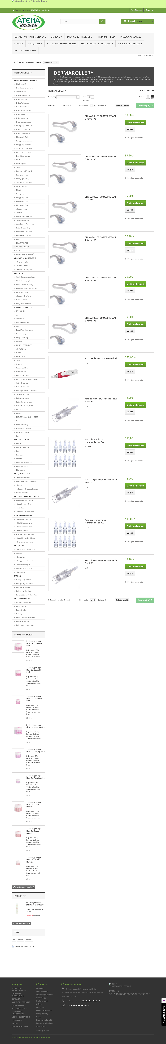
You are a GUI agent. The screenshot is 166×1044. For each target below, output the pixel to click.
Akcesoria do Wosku (23, 296)
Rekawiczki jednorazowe (25, 625)
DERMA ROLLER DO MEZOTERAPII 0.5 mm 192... (100, 157)
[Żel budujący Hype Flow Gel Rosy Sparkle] (18, 730)
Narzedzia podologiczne (24, 406)
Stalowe (19, 459)
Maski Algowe (21, 164)
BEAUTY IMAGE (22, 243)
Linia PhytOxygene (23, 95)
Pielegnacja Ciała (22, 201)
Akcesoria (19, 341)
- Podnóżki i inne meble (24, 542)
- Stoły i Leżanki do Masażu (26, 538)
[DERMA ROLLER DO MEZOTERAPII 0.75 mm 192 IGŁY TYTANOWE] (65, 211)
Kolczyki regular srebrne (24, 583)
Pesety (18, 413)
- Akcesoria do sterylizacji (25, 512)
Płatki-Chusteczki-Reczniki (25, 618)
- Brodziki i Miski (22, 531)
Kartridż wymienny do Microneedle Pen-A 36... (101, 561)
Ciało (18, 239)
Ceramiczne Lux (22, 466)
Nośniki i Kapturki (22, 447)
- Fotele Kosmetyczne (24, 527)
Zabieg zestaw (21, 186)
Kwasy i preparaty (22, 179)
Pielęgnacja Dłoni (22, 198)
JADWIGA (20, 213)
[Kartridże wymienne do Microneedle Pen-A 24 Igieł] (65, 534)
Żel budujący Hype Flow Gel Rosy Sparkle (35, 726)
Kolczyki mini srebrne (23, 591)
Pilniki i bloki (20, 356)
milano (20, 940)
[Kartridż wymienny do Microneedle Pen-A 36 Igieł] (65, 574)
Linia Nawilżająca (22, 99)
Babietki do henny (22, 398)
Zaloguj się (148, 10)
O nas (38, 1017)
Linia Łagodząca (22, 118)
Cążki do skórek (22, 383)
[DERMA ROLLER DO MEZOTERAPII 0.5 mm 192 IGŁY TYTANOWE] (65, 171)
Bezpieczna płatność (44, 1020)
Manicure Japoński (23, 432)
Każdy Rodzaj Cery (23, 228)
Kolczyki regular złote (23, 580)
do (14, 940)
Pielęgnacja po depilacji (24, 141)
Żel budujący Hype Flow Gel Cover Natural (33, 804)
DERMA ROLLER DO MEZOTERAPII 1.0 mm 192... (100, 238)
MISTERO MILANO (23, 322)
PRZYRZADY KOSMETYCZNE (27, 379)
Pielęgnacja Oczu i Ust (24, 126)
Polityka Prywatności (44, 1010)
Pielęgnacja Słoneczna (24, 145)
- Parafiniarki (20, 572)
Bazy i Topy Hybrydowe (24, 330)
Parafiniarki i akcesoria (24, 428)
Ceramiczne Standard (23, 462)
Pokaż (84, 97)
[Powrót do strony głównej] (14, 62)
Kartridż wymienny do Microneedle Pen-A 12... (101, 400)
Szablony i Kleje (22, 368)
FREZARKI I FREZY (106, 36)
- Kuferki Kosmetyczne (24, 269)
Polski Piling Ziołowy (23, 235)
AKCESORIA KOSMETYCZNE (61, 43)
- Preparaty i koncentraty (25, 500)
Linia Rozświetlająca (23, 122)
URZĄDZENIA (35, 43)
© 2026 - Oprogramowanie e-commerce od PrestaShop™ (32, 1037)
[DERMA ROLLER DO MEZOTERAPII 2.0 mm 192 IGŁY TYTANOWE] (65, 332)
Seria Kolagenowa (22, 220)
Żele (17, 315)
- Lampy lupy (20, 557)
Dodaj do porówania (135, 138)
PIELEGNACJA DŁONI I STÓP (27, 417)
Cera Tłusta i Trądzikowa (25, 224)
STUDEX (18, 43)
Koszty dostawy (42, 1014)
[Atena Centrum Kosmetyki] (34, 22)
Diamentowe (20, 470)
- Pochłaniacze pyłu (23, 565)
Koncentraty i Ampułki (24, 171)
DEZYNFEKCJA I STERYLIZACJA (97, 43)
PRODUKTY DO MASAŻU (25, 254)
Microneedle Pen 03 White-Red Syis (101, 358)
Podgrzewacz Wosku (23, 304)
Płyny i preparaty (22, 338)
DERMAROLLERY (22, 247)
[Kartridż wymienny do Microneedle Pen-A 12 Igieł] (65, 413)
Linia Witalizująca (22, 103)
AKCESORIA (21, 349)
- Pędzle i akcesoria (23, 266)
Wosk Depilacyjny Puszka (25, 281)
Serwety (19, 614)
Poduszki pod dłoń (22, 375)
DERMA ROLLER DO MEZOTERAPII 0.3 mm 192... (100, 117)
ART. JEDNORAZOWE (25, 50)
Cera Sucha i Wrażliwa (24, 216)
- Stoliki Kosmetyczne (24, 523)
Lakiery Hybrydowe (23, 334)
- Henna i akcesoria (23, 478)
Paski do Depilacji (22, 292)
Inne (17, 436)
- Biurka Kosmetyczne (24, 519)
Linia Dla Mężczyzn (23, 129)
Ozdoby (19, 364)
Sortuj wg (52, 97)
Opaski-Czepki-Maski (23, 602)
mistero (29, 940)
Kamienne (19, 455)
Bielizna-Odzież (21, 606)
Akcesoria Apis (21, 209)
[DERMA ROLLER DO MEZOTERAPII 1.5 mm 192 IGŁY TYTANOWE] (65, 292)
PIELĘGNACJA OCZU (130, 36)
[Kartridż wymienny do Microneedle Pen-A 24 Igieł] (65, 494)
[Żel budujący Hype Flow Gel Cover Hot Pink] (18, 646)
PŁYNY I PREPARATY (24, 345)
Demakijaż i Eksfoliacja (24, 88)
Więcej (55, 84)
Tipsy (18, 360)
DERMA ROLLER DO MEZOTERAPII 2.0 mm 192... (100, 319)
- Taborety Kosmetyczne (25, 534)
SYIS (18, 251)
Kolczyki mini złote (23, 587)
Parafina (19, 421)
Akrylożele (20, 319)
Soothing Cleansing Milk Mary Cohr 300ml (35, 904)
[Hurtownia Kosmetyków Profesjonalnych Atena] (83, 4)
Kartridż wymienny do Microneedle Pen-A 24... (101, 480)
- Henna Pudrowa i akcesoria (26, 481)
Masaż (18, 190)
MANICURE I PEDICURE (79, 36)
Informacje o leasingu (44, 1023)
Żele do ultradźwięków (24, 182)
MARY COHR (21, 84)
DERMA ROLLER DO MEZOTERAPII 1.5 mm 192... (100, 279)
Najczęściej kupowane (44, 995)
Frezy (18, 451)
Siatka (148, 98)
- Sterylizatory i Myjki (23, 504)
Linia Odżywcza (21, 114)
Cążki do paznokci (22, 387)
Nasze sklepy (41, 998)
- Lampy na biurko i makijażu (26, 561)
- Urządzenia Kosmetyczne (25, 549)
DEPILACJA (56, 36)
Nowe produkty (24, 634)
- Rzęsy (19, 485)
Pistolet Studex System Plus (26, 595)
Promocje (20, 895)
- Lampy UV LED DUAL (24, 568)
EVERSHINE (21, 311)
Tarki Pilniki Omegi (23, 394)
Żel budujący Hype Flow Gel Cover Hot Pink (34, 643)
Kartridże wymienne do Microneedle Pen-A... (95, 440)
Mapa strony (148, 55)
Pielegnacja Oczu (22, 194)
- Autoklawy (20, 508)
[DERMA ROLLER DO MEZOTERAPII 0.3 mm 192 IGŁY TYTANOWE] (65, 130)
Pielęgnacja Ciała (22, 137)
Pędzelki (19, 353)
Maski (18, 160)
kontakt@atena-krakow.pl (80, 1005)
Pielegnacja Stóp (22, 205)
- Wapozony (20, 553)
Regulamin (40, 1007)
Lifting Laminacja (22, 493)
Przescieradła (21, 610)
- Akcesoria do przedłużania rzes (27, 489)
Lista (152, 98)
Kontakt (139, 55)
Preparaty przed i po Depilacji (26, 288)
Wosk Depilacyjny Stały (24, 285)
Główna (39, 1004)
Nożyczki (19, 409)
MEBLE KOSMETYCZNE (130, 43)
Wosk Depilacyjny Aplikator (25, 277)
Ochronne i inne (21, 372)
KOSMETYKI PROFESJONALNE (30, 36)
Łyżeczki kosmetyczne (24, 402)
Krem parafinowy (22, 425)
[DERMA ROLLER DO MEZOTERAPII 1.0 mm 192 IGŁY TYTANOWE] (65, 251)
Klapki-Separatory (22, 621)
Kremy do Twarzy (22, 175)
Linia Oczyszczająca (23, 111)
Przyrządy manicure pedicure (26, 391)
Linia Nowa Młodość (23, 107)
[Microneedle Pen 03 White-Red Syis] (65, 372)
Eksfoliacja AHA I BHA (24, 232)
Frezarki (19, 443)
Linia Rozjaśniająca (23, 133)
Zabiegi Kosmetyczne (24, 148)
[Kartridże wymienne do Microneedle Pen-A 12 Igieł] (65, 453)
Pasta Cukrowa (21, 300)
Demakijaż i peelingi (23, 156)
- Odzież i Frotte (22, 262)
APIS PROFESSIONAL (24, 152)
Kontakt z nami (136, 10)
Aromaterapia (21, 92)
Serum (18, 167)
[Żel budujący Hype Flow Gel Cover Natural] (18, 807)
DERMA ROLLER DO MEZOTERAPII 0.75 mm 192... (100, 198)
